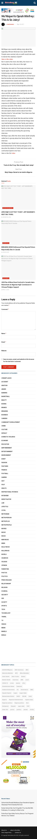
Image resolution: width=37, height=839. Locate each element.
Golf (3, 484)
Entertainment (8, 208)
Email (3, 342)
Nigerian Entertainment (16, 699)
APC (16, 673)
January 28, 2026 (6, 217)
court (27, 679)
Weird (3, 628)
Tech (3, 609)
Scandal (4, 591)
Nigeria (4, 699)
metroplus (5, 521)
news (30, 696)
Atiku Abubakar (24, 673)
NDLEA (24, 696)
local (3, 510)
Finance (4, 470)
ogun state (21, 706)
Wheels (4, 631)
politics (19, 709)
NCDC (18, 696)
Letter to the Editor (15, 830)
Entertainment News (8, 686)
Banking (4, 393)
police (12, 709)
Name (3, 333)
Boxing (3, 404)
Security (4, 594)
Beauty (4, 400)
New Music (5, 539)
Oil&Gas (4, 561)
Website (3, 350)
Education (5, 444)
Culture (4, 429)
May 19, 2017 (20, 24)
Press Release (6, 580)
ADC (27, 670)
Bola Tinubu (15, 676)
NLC (27, 703)
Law (2, 503)
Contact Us (18, 832)
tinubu (32, 709)
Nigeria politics (19, 703)
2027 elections (19, 670)
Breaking (6, 243)
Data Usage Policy (6, 832)
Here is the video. (7, 59)
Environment (6, 455)
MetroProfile (6, 525)
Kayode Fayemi (6, 693)
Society (4, 602)
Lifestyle (4, 506)
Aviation (4, 385)
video (13, 153)
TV (2, 620)
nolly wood (5, 547)
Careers (4, 418)
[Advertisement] (10, 649)
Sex (2, 598)
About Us (4, 830)
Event (3, 459)
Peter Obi (5, 709)
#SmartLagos (6, 378)
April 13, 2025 (5, 289)
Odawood (4, 558)
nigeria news (29, 699)
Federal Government (8, 689)
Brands (4, 407)
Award (3, 389)
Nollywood (5, 550)
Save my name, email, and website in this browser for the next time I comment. (18, 360)
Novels (4, 554)
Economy (4, 440)
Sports (4, 606)
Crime (3, 426)
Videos (3, 624)
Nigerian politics (7, 703)
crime (12, 683)
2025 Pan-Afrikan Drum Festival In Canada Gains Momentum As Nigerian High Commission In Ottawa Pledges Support (17, 284)
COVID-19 (5, 683)
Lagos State (23, 693)
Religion (4, 587)
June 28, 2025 (5, 252)
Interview (4, 495)
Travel (3, 616)
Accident (4, 381)
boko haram (5, 676)
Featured (4, 466)
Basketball (5, 396)
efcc (23, 683)
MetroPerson (6, 517)
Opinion (4, 565)
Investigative (6, 499)
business (15, 679)
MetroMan (5, 514)
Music (3, 532)
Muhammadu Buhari (8, 696)
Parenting (5, 569)
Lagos (15, 693)
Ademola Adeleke (7, 673)
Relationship (6, 583)
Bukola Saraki (6, 679)
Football (4, 473)
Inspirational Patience (9, 492)
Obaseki (13, 706)
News (3, 543)
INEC (31, 689)
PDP (28, 706)
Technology (5, 613)
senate (26, 709)
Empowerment (6, 448)
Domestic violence (8, 437)
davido (18, 683)
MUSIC (3, 536)
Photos (4, 572)
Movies (3, 528)
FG (17, 689)
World (3, 635)
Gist (3, 481)
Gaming (4, 477)
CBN (22, 679)
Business (6, 278)
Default (4, 433)
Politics (4, 576)
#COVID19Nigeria (7, 670)
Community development (10, 422)
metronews (10, 24)
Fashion (4, 462)
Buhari (23, 676)
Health (3, 488)
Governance (24, 689)
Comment (5, 309)
